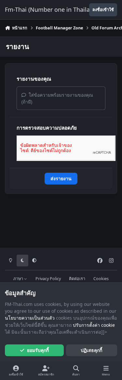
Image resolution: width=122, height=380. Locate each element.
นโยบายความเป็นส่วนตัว (30, 318)
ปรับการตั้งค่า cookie (94, 325)
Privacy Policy (48, 278)
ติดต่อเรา (77, 278)
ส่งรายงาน (61, 178)
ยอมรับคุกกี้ (38, 350)
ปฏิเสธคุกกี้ (91, 350)
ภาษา (18, 278)
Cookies (101, 278)
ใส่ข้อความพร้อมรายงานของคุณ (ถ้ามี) (57, 98)
